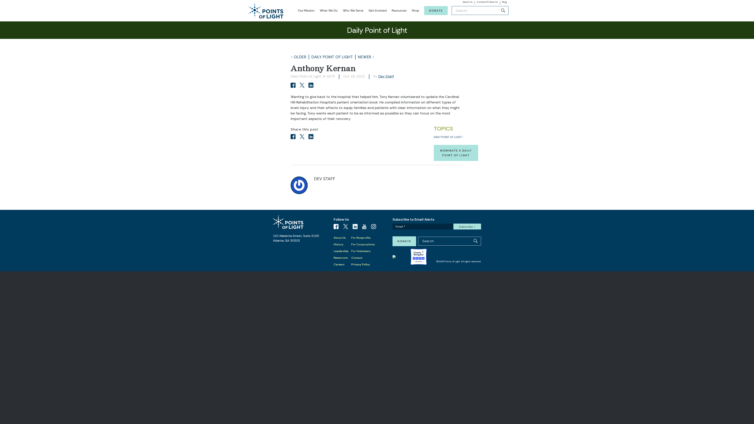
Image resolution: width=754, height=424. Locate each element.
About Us (468, 2)
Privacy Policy (360, 264)
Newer (364, 57)
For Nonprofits (361, 237)
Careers (339, 264)
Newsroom (341, 258)
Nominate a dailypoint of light (456, 153)
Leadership (341, 251)
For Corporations (363, 244)
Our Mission (306, 10)
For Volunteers (361, 251)
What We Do (329, 10)
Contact (356, 258)
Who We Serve (353, 10)
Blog (504, 2)
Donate (436, 10)
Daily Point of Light (332, 57)
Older (300, 57)
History (338, 244)
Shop (415, 10)
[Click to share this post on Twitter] (303, 85)
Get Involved (378, 10)
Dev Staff (386, 76)
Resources (399, 10)
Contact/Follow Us (487, 2)
